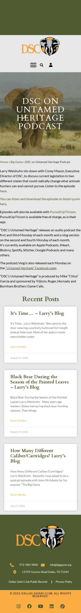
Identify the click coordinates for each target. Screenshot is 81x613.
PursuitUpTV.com (62, 212)
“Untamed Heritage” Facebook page (30, 268)
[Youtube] (40, 606)
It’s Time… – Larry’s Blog (37, 313)
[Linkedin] (51, 606)
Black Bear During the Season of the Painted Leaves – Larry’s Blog (39, 382)
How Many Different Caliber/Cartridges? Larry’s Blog (37, 456)
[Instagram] (18, 606)
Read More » (18, 347)
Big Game (16, 162)
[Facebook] (29, 606)
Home (4, 162)
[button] (33, 65)
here (3, 191)
